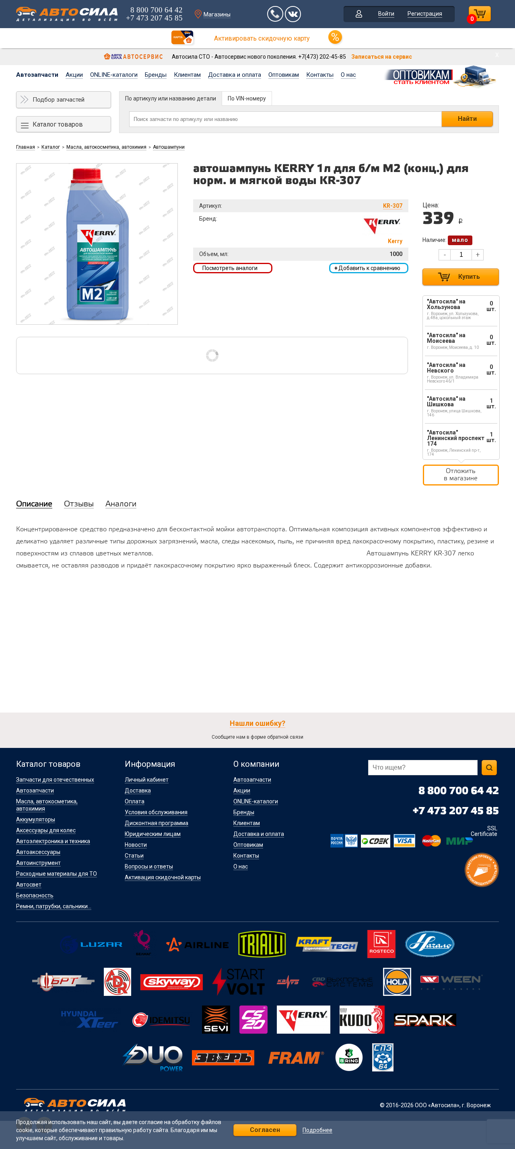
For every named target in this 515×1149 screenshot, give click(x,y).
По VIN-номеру (247, 98)
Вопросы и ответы (149, 866)
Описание (34, 504)
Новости (136, 845)
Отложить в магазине (461, 474)
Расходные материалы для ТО (56, 873)
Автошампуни (169, 147)
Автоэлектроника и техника (53, 841)
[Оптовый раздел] (440, 75)
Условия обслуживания (156, 812)
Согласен (265, 1130)
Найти (467, 119)
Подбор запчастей (58, 99)
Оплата (134, 801)
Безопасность (35, 895)
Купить (469, 277)
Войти (386, 13)
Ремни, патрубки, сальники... (53, 906)
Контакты (320, 74)
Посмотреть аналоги (230, 268)
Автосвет (28, 884)
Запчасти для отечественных (55, 779)
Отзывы (79, 504)
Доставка (138, 790)
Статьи (134, 855)
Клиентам (187, 74)
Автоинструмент (38, 863)
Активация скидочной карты (163, 877)
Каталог (50, 147)
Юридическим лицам (153, 834)
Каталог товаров (58, 124)
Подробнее (317, 1130)
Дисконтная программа (156, 823)
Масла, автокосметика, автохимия (106, 147)
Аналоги (120, 504)
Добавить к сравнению (367, 268)
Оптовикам (283, 74)
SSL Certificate (484, 831)
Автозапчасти (37, 74)
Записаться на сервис (381, 56)
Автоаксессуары (38, 852)
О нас (348, 74)
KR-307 (392, 206)
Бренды (156, 74)
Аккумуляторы (35, 819)
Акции (74, 74)
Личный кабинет (147, 779)
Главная (25, 147)
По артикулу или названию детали (170, 98)
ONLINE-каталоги (114, 74)
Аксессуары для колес (46, 830)
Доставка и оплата (234, 74)
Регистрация (425, 13)
